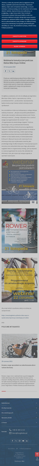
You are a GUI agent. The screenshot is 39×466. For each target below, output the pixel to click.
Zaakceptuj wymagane (19, 41)
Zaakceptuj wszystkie (19, 36)
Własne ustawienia (19, 46)
